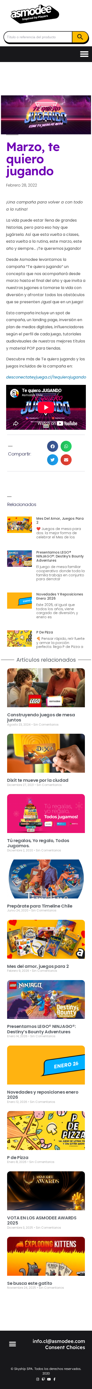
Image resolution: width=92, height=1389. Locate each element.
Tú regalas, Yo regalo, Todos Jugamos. (38, 843)
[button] (84, 54)
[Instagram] (37, 1379)
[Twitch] (43, 1379)
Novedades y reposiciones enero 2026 (59, 596)
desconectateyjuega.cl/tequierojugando (46, 377)
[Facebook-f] (54, 1379)
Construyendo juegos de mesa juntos (41, 717)
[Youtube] (49, 1379)
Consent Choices (65, 1347)
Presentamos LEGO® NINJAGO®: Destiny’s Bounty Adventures (60, 556)
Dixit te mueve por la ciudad (37, 780)
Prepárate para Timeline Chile (39, 906)
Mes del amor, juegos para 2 (59, 520)
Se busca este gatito (29, 1283)
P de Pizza (44, 632)
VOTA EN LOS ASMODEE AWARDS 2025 (42, 1220)
